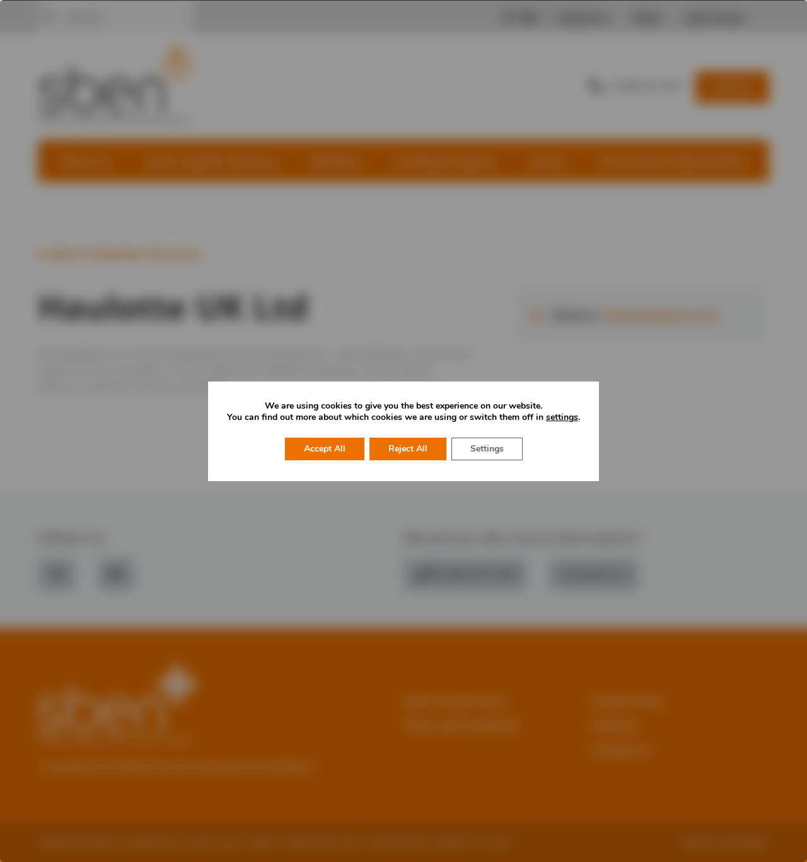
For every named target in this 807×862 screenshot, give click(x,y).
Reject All (407, 449)
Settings (487, 449)
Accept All (324, 449)
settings (562, 417)
